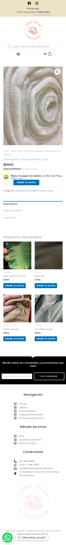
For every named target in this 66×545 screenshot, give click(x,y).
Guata (45, 159)
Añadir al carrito (26, 182)
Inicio (6, 151)
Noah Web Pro (41, 534)
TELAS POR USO (18, 151)
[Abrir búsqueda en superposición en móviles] (33, 46)
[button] (18, 54)
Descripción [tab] (10, 204)
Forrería (36, 159)
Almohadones (36, 151)
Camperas (25, 159)
